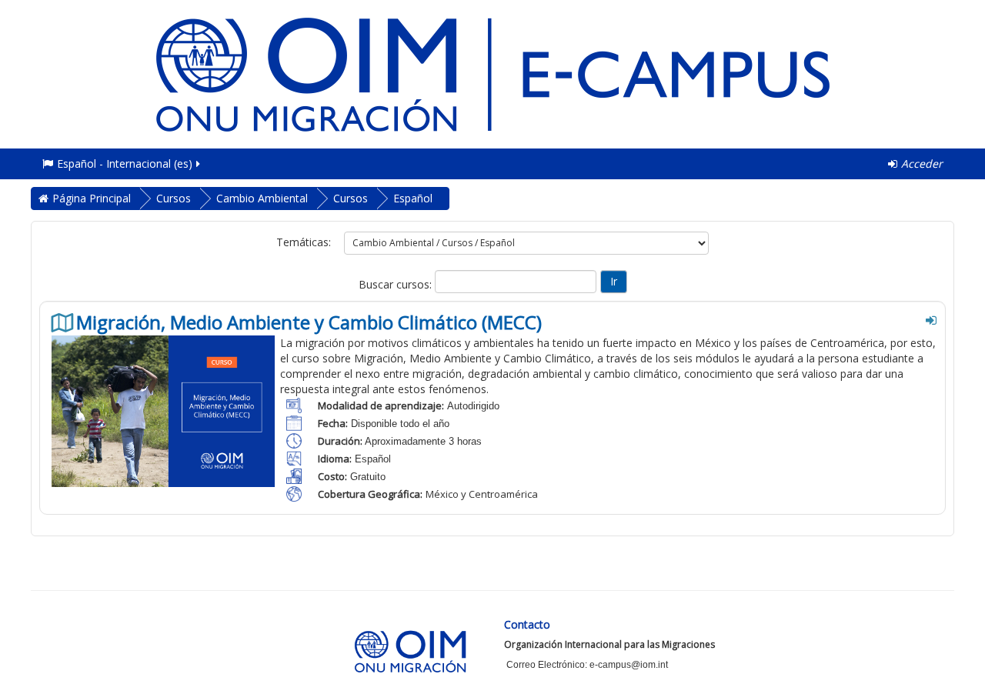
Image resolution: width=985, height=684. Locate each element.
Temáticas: (303, 242)
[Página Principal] (492, 72)
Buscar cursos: (397, 284)
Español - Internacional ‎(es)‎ (124, 163)
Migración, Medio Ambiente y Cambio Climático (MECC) (309, 322)
